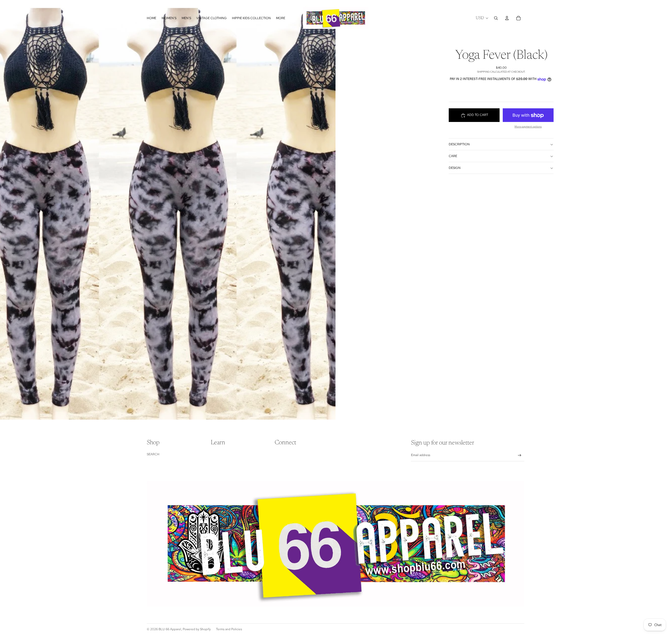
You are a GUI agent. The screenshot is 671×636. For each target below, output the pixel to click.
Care (453, 156)
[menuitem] (280, 17)
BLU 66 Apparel (170, 629)
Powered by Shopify (197, 629)
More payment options (528, 127)
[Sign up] (519, 455)
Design (455, 168)
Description (459, 144)
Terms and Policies (229, 629)
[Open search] (496, 18)
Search (153, 454)
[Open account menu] (507, 18)
